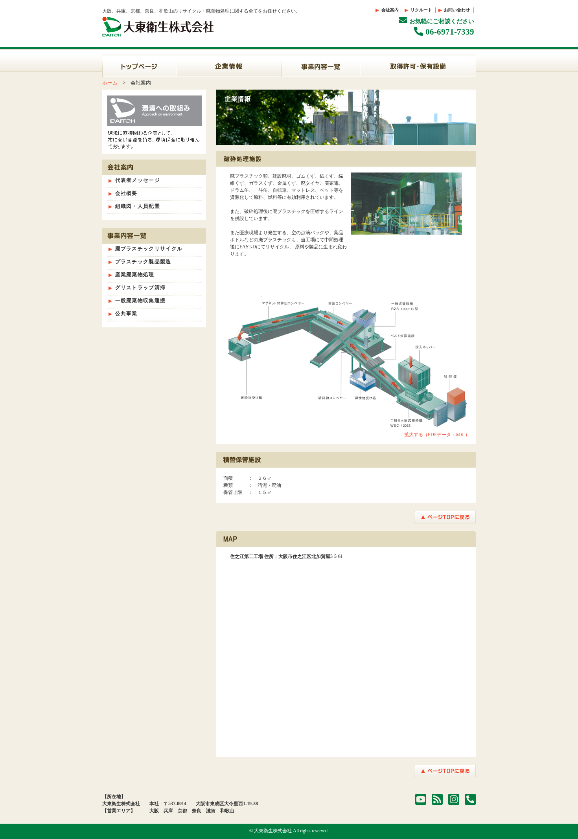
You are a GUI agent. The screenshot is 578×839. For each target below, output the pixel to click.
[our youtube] (420, 800)
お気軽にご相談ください (441, 21)
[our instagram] (453, 800)
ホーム (110, 83)
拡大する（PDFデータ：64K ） (437, 434)
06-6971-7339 (449, 32)
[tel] (470, 800)
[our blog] (437, 800)
